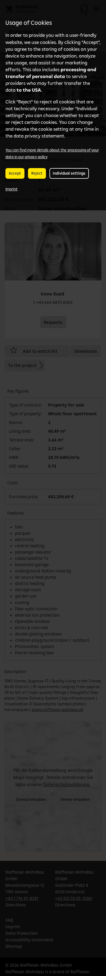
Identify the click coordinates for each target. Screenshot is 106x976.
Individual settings (69, 173)
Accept (15, 173)
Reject (36, 173)
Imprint (11, 189)
